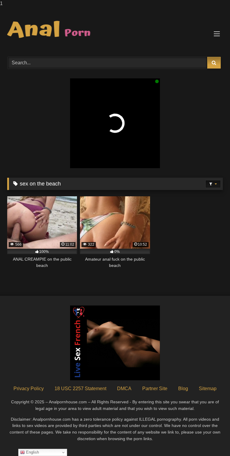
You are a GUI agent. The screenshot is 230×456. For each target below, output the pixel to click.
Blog (183, 388)
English (32, 452)
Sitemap (208, 388)
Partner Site (154, 388)
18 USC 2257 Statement (80, 388)
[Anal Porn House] (115, 30)
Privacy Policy (28, 388)
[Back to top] (211, 439)
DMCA (124, 388)
